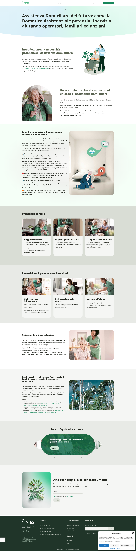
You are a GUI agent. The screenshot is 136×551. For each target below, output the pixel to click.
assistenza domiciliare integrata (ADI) (36, 69)
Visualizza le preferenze (127, 545)
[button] (133, 533)
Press (68, 543)
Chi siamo (69, 540)
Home (23, 9)
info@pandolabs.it (47, 531)
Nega (114, 545)
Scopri (54, 448)
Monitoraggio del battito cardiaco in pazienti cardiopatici (66, 440)
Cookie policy (113, 548)
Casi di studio (70, 528)
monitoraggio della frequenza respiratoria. (35, 405)
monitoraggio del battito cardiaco (50, 403)
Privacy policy (119, 548)
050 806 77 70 (46, 525)
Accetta (104, 545)
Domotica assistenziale (73, 525)
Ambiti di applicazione (28, 9)
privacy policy (69, 496)
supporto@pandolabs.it (49, 528)
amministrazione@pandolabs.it (51, 534)
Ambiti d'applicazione (72, 531)
